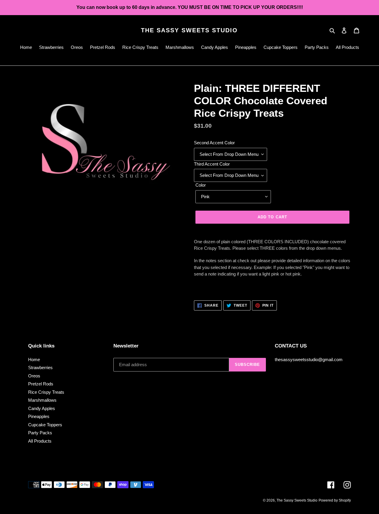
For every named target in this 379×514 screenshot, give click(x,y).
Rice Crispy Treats (46, 392)
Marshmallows (42, 400)
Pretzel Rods (40, 383)
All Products (40, 440)
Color (200, 185)
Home (34, 359)
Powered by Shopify (335, 500)
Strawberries (40, 367)
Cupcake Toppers (45, 424)
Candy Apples (41, 408)
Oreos (34, 375)
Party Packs (40, 432)
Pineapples (38, 416)
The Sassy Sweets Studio (189, 30)
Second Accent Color (214, 142)
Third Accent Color (212, 163)
